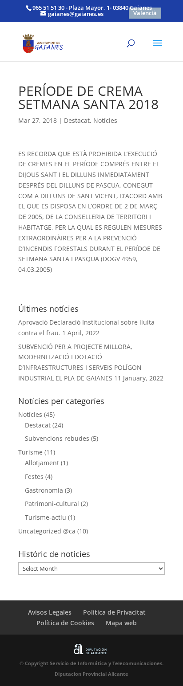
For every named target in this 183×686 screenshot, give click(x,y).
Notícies (105, 120)
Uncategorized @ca (47, 531)
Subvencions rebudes (57, 438)
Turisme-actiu (45, 517)
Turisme (30, 452)
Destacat (77, 120)
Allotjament (42, 463)
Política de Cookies (65, 623)
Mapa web (121, 623)
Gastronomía (44, 490)
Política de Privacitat (114, 612)
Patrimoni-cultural (52, 503)
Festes (34, 476)
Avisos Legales (50, 612)
